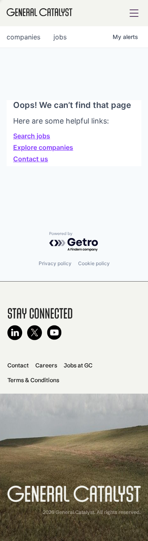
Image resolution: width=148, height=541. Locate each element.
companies (23, 37)
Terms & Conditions (33, 380)
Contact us (30, 159)
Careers (46, 365)
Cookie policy (94, 263)
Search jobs (31, 136)
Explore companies (43, 147)
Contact (18, 365)
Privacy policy (55, 263)
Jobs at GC (78, 365)
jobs (60, 37)
